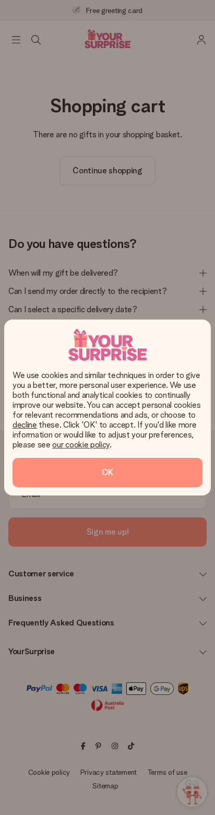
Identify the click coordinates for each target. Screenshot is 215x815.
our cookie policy (81, 445)
